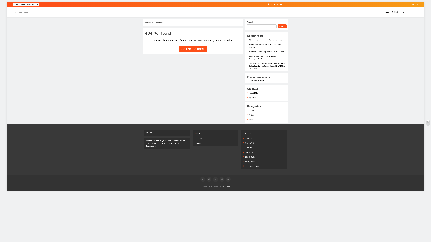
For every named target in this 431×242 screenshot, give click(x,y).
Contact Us (248, 138)
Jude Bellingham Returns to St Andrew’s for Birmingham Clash (264, 57)
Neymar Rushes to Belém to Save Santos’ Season (266, 40)
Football (251, 115)
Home (386, 12)
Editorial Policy (250, 157)
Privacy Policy (250, 161)
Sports (251, 119)
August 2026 (253, 93)
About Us (248, 134)
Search (250, 22)
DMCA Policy (249, 152)
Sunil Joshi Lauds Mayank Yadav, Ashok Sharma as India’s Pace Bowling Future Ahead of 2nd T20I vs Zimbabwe (267, 66)
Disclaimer (248, 147)
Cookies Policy (250, 143)
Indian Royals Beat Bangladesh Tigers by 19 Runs (266, 51)
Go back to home (193, 49)
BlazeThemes (226, 186)
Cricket (395, 12)
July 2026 (252, 97)
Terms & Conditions (252, 166)
